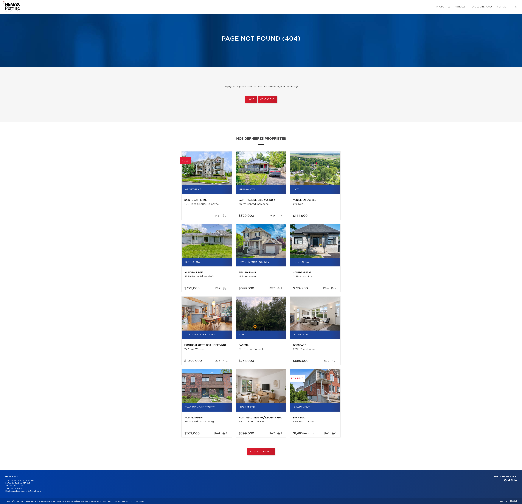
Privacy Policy (106, 501)
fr (515, 7)
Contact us (267, 99)
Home (251, 99)
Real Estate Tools (481, 7)
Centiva (513, 501)
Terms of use (119, 501)
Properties (443, 7)
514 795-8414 (16, 488)
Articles (460, 7)
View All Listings (261, 452)
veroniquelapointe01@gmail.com (26, 491)
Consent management (135, 501)
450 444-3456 (16, 486)
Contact (502, 7)
